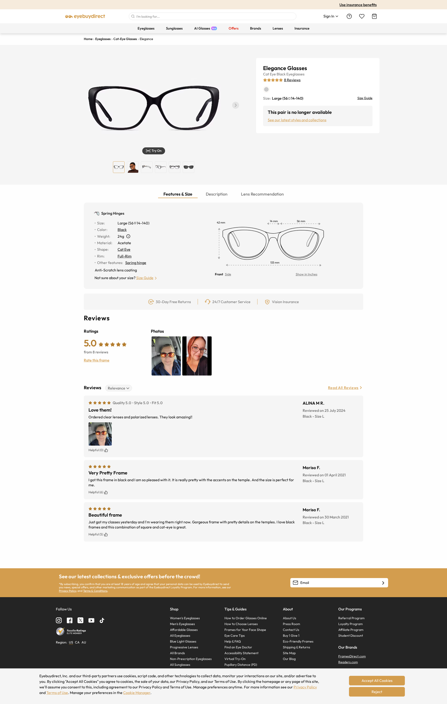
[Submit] (133, 16)
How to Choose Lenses (241, 624)
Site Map (289, 653)
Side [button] (228, 274)
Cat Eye (269, 74)
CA (77, 642)
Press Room (291, 624)
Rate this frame (96, 360)
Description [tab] (216, 194)
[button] (235, 105)
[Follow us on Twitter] (80, 620)
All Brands (177, 653)
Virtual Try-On (235, 659)
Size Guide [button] (144, 277)
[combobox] (212, 16)
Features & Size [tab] (177, 194)
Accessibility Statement (241, 653)
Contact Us (291, 630)
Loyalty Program (350, 624)
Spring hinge (135, 262)
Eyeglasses (295, 74)
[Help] (349, 16)
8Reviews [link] (292, 80)
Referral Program (351, 618)
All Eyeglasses (180, 635)
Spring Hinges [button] (112, 213)
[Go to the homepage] (85, 16)
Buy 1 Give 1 (291, 635)
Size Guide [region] (364, 98)
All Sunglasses (180, 665)
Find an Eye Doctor (238, 647)
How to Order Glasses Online (245, 618)
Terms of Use (57, 692)
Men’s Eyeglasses (182, 624)
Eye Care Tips (234, 635)
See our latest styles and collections (297, 120)
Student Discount (350, 635)
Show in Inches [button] (306, 274)
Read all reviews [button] (343, 387)
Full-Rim (125, 256)
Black (281, 74)
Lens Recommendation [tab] (262, 194)
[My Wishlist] (362, 16)
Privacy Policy (67, 590)
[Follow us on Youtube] (91, 620)
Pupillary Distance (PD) (240, 665)
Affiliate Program (350, 630)
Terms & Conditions (95, 590)
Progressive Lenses (184, 647)
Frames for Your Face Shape (245, 630)
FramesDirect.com (352, 656)
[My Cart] (374, 16)
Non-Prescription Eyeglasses (191, 659)
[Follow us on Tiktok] (102, 620)
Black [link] (122, 229)
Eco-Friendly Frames (298, 641)
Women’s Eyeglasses (185, 618)
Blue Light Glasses (183, 641)
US (71, 642)
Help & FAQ (232, 641)
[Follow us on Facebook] (69, 620)
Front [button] (219, 274)
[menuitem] (146, 28)
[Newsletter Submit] (383, 583)
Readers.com (348, 662)
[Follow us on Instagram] (59, 620)
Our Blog (289, 659)
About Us (289, 618)
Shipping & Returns (296, 647)
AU (83, 642)
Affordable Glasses (184, 630)
